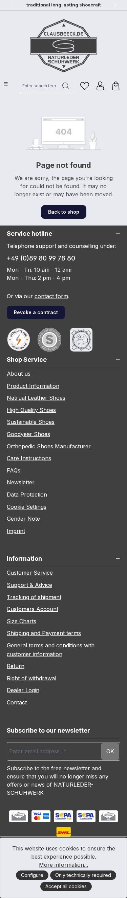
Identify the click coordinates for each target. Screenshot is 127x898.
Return (15, 666)
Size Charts (21, 621)
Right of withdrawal (31, 678)
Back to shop (63, 212)
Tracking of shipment (34, 597)
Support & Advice (29, 584)
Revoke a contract (36, 312)
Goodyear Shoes (28, 434)
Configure (32, 875)
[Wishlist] (84, 86)
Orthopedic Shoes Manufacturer (49, 446)
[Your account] (100, 86)
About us (18, 373)
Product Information (33, 385)
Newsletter (21, 482)
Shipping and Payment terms (44, 633)
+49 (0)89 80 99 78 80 (41, 258)
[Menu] (5, 84)
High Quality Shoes (31, 410)
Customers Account (32, 609)
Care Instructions (29, 458)
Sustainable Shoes (31, 421)
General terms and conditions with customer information (50, 650)
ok (110, 751)
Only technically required (83, 875)
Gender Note (23, 518)
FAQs (13, 470)
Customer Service (30, 572)
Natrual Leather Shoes (36, 397)
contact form (51, 296)
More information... (63, 864)
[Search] (65, 86)
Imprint (16, 530)
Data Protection (27, 494)
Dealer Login (23, 690)
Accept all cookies (66, 886)
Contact (17, 702)
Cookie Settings (26, 506)
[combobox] (39, 86)
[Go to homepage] (64, 45)
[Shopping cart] (115, 86)
